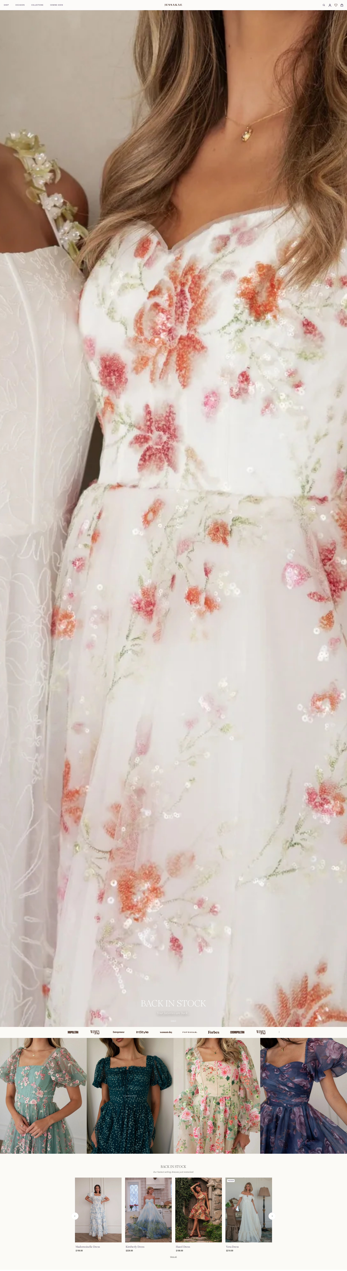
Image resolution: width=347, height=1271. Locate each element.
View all (173, 1257)
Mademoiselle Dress (88, 1246)
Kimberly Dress (135, 1246)
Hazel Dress (183, 1246)
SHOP (173, 1020)
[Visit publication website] (69, 1032)
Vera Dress (232, 1246)
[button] (6, 5)
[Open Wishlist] (336, 5)
